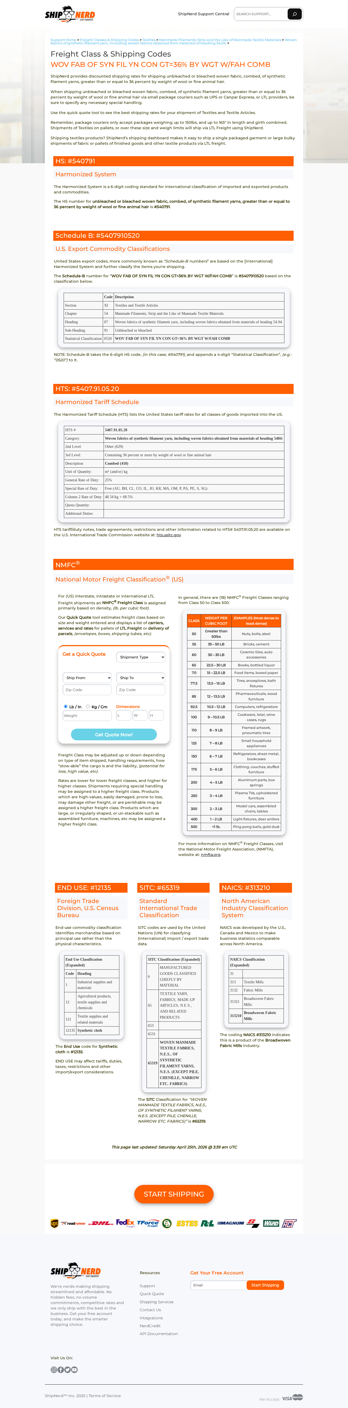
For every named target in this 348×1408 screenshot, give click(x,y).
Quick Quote (152, 1293)
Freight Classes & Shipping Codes (109, 40)
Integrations (151, 1317)
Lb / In (75, 706)
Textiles (149, 40)
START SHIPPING (174, 1194)
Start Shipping (265, 1285)
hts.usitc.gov (169, 534)
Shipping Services (156, 1301)
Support (147, 1285)
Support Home (63, 40)
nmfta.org (210, 854)
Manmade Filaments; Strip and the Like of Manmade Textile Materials (220, 40)
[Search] (295, 14)
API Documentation (159, 1333)
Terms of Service (105, 1395)
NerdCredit (150, 1325)
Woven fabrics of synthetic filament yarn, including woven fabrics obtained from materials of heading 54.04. (174, 41)
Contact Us (150, 1309)
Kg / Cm (99, 706)
